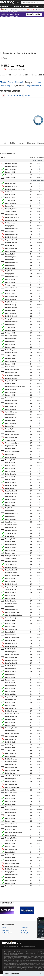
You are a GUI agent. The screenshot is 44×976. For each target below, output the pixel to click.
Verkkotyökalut (6, 933)
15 (11, 95)
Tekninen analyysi (6, 86)
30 (14, 95)
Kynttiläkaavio (3, 95)
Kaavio (10, 82)
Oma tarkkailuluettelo (22, 6)
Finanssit (19, 82)
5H (20, 95)
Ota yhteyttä (25, 933)
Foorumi (37, 82)
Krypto (35, 6)
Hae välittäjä (6, 903)
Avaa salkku (6, 930)
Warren (29, 10)
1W (26, 95)
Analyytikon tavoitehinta (34, 86)
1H (17, 95)
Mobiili (4, 927)
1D (23, 95)
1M (29, 95)
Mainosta (24, 930)
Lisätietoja (24, 927)
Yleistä (3, 82)
